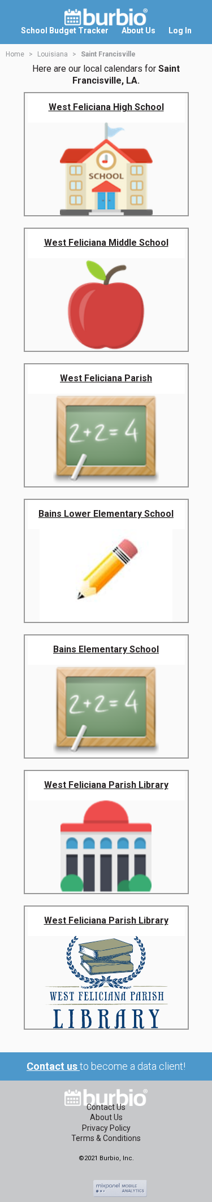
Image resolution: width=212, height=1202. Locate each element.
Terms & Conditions (106, 1138)
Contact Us (106, 1107)
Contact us (53, 1066)
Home (15, 54)
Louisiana (52, 54)
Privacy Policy (106, 1128)
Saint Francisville (108, 54)
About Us (106, 1117)
